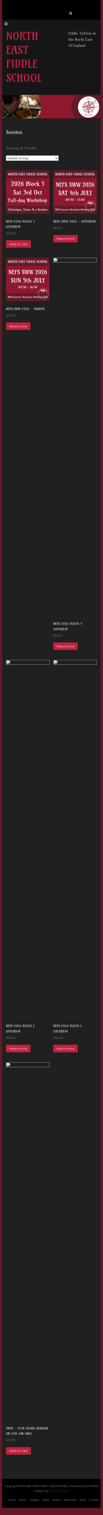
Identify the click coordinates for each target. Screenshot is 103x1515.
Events (56, 1500)
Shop (83, 1500)
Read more (65, 238)
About (22, 1500)
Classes (34, 1500)
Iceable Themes (59, 1491)
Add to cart (18, 244)
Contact (93, 1500)
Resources (70, 1500)
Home (11, 1500)
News (45, 1500)
